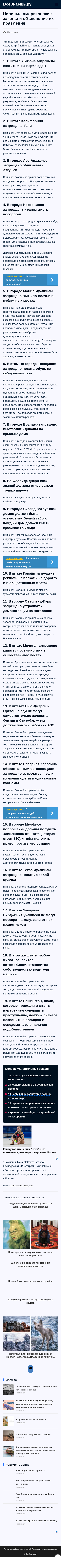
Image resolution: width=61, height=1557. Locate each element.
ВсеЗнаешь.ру (17, 4)
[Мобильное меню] (56, 4)
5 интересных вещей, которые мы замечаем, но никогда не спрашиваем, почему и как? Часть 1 (36, 1450)
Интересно (12, 32)
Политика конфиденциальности (17, 1549)
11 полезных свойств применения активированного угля (30, 1264)
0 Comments (21, 1393)
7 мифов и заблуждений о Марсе (33, 1434)
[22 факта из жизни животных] (8, 1421)
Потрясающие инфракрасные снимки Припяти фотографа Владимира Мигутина (30, 1355)
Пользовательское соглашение (44, 1549)
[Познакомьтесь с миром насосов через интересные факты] (8, 1389)
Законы (13, 1186)
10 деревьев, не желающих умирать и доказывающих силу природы (30, 1205)
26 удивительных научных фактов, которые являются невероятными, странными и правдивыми (34, 1404)
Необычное (22, 1186)
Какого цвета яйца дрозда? (30, 1470)
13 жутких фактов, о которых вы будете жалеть (30, 1301)
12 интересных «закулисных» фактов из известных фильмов (30, 1254)
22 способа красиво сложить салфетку (36, 1521)
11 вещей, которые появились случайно (30, 1281)
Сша (31, 1186)
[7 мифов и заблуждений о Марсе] (8, 1435)
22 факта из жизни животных (31, 1419)
